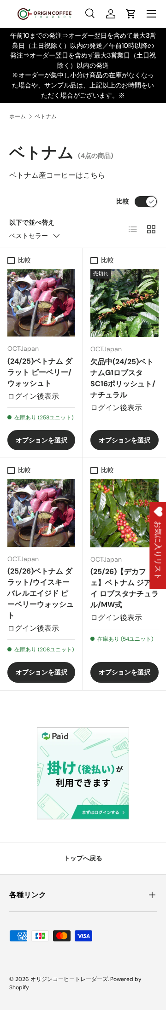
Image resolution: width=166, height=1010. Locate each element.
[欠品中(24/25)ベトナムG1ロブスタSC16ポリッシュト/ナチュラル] (124, 303)
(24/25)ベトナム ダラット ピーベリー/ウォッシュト (39, 372)
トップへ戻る (83, 858)
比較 (122, 201)
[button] (131, 14)
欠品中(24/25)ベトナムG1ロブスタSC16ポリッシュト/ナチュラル (122, 378)
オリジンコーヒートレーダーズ (69, 979)
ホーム (17, 116)
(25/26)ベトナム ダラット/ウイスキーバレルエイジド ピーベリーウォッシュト (40, 593)
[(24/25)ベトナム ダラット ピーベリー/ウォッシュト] (41, 303)
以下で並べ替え (31, 222)
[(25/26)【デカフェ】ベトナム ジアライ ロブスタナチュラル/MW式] (124, 513)
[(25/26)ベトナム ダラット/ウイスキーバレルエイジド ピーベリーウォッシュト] (41, 513)
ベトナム (46, 116)
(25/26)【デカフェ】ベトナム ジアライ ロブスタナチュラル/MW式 (124, 588)
